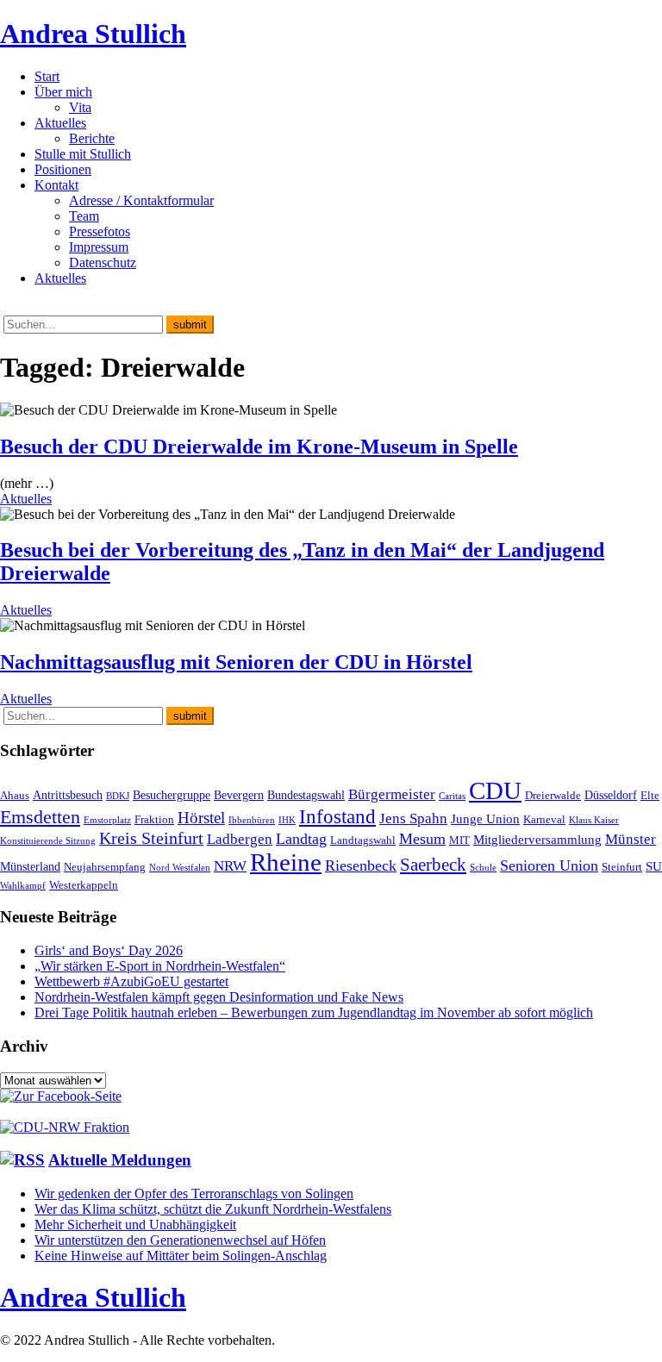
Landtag (301, 838)
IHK (287, 820)
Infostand (337, 816)
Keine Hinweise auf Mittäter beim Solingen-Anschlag (180, 1255)
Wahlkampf (23, 885)
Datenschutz (102, 262)
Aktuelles (60, 123)
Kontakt (56, 185)
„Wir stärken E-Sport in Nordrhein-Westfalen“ (159, 966)
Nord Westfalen (179, 867)
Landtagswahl (363, 840)
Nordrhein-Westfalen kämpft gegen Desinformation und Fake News (218, 997)
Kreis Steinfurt (151, 837)
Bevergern (239, 795)
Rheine (286, 862)
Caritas (452, 796)
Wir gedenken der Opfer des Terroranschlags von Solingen (193, 1193)
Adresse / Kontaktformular (141, 200)
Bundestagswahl (306, 795)
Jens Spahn (413, 818)
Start (46, 76)
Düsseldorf (610, 795)
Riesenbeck (361, 865)
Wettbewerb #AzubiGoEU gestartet (131, 981)
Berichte (92, 138)
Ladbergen (239, 839)
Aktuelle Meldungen (119, 1160)
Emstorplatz (107, 820)
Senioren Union (549, 865)
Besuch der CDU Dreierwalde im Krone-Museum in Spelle (259, 446)
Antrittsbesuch (68, 795)
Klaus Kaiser (594, 820)
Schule (483, 867)
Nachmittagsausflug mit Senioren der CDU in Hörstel (236, 662)
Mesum (422, 838)
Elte (649, 796)
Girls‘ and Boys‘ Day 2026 (108, 950)
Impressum (98, 247)
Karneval (544, 820)
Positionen (62, 169)
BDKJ (117, 796)
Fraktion (154, 820)
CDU (495, 790)
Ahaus (14, 796)
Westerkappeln (83, 885)
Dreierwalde (553, 796)
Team (84, 216)
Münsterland (30, 866)
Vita (80, 107)
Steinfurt (622, 867)
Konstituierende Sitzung (48, 841)
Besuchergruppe (171, 795)
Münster (630, 839)
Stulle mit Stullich (82, 154)
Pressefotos (99, 231)
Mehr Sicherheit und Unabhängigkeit (135, 1224)
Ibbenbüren (251, 820)
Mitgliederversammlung (537, 839)
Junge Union (485, 818)
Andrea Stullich (93, 33)
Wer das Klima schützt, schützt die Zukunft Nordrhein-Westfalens (212, 1209)
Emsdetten (40, 817)
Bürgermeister (391, 794)
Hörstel (201, 818)
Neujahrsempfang (105, 867)
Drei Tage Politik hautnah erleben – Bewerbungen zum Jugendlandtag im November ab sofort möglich (313, 1012)
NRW (230, 865)
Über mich (63, 91)
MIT (459, 840)
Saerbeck (433, 864)
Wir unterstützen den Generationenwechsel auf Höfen (180, 1240)
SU (654, 866)
